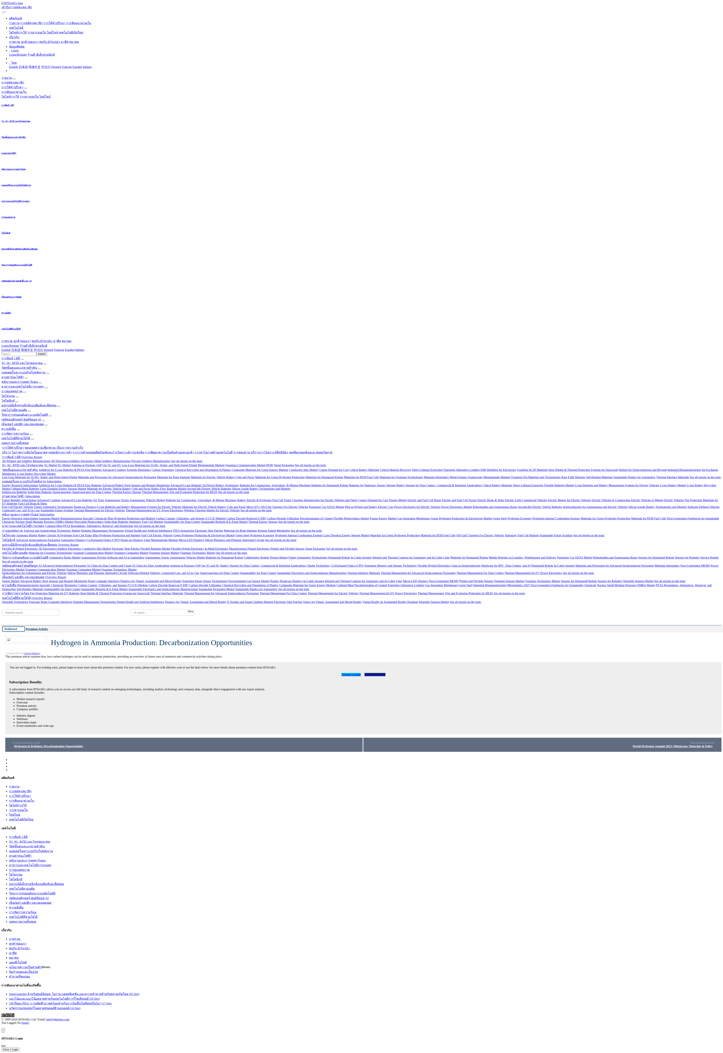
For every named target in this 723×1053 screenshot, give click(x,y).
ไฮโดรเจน (8, 396)
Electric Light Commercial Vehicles (526, 500)
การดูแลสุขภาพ (12, 391)
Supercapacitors (62, 492)
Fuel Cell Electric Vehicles (17, 507)
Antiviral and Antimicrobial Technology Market (52, 530)
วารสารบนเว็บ (36, 32)
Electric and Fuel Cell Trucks (459, 500)
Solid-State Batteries (40, 492)
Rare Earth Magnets (573, 477)
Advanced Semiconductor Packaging (38, 540)
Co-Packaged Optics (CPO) (103, 540)
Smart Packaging (284, 465)
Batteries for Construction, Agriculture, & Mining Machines (275, 485)
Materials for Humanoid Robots (324, 477)
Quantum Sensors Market (164, 552)
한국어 (45, 66)
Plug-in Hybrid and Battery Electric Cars (369, 507)
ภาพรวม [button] (7, 341)
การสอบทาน (241, 452)
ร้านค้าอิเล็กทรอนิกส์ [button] (33, 345)
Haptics (274, 581)
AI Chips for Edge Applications (150, 565)
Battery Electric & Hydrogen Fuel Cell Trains (264, 500)
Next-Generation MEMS (695, 565)
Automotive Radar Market (64, 557)
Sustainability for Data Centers (182, 521)
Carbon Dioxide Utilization (283, 518)
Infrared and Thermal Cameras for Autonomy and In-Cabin (407, 557)
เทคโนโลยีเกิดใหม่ (71, 32)
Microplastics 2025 (518, 585)
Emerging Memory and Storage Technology (391, 565)
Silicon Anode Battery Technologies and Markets (261, 488)
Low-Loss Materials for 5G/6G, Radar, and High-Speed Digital (159, 465)
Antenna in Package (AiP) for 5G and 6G (96, 465)
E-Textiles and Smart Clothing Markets (250, 602)
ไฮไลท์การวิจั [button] (10, 96)
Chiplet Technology (318, 565)
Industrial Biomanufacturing (684, 469)
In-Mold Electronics (216, 548)
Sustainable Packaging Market (217, 589)
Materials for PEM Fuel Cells (361, 477)
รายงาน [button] (7, 77)
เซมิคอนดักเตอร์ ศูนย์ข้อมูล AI (21, 419)
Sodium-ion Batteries (14, 492)
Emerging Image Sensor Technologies (205, 581)
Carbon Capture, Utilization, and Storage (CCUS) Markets (191, 518)
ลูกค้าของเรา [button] (22, 341)
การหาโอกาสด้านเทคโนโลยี (214, 452)
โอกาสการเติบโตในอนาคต (29, 452)
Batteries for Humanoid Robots (329, 485)
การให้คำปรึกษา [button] (12, 87)
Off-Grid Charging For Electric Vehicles (284, 507)
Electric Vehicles (674, 500)
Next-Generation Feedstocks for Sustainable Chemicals (563, 585)
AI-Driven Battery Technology (220, 485)
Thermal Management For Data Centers (480, 573)
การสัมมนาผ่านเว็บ (78, 23)
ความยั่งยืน (9, 428)
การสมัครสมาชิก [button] (13, 82)
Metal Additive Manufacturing (112, 461)
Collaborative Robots (256, 557)
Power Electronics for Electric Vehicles (417, 507)
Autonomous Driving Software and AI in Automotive (112, 557)
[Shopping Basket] (9, 70)
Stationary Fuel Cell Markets (146, 521)
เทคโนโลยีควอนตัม (14, 410)
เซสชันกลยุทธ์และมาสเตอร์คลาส (310, 452)
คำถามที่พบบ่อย (19, 976)
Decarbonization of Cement (316, 518)
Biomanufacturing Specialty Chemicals (83, 518)
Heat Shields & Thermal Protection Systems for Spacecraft (583, 469)
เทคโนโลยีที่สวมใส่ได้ (16, 438)
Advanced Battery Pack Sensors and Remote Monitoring (136, 485)
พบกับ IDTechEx (49, 41)
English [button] (6, 349)
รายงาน (14, 23)
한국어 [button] (38, 349)
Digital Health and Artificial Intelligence (148, 530)
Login (15, 1049)
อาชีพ (65, 41)
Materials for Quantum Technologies (401, 477)
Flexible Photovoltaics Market (351, 518)
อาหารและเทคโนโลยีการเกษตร (23, 386)
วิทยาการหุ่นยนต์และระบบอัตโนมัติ (25, 414)
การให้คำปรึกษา (54, 23)
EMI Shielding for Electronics (498, 469)
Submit (42, 354)
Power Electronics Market (456, 507)
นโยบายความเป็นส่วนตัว (25, 967)
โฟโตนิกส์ (8, 400)
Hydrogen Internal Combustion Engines (556, 518)
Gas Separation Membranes (413, 518)
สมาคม (74, 41)
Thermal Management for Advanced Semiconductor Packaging (418, 573)
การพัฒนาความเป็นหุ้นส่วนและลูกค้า (169, 452)
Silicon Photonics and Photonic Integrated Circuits (234, 540)
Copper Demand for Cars (334, 469)
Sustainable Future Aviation (56, 510)
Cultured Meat (53, 526)
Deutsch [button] (48, 349)
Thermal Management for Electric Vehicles (99, 510)
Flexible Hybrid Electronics (187, 548)
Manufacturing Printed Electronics (249, 548)
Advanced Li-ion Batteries (186, 485)
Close (6, 1049)
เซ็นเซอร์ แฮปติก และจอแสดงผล (23, 424)
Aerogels (131, 469)
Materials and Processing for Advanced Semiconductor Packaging (117, 477)
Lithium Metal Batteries (25, 488)
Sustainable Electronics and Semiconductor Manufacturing (311, 573)
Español (77, 66)
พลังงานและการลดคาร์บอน (20, 381)
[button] (16, 18)
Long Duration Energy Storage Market (63, 488)
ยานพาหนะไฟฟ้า (13, 377)
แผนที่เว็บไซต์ (18, 962)
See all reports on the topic (187, 461)
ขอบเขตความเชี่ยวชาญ (40, 447)
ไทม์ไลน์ (52, 32)
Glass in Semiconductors (465, 565)
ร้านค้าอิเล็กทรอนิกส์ (41, 54)
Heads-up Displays (85, 507)
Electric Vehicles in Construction (611, 500)
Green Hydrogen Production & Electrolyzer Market (461, 518)
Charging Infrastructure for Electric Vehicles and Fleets (324, 500)
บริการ (6, 452)
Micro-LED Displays (191, 540)
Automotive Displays (73, 540)
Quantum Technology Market (197, 552)
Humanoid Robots (339, 557)
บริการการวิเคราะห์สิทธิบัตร (269, 452)
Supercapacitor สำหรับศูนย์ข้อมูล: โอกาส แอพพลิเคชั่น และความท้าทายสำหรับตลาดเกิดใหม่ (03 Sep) (74, 994)
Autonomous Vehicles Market (147, 500)
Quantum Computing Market (131, 552)
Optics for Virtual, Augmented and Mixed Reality (332, 602)
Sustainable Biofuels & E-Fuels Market (224, 521)
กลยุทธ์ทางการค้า (60, 452)
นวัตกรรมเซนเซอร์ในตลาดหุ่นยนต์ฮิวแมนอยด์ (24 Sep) (44, 1008)
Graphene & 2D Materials (532, 469)
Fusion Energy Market (383, 518)
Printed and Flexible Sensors (287, 548)
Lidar (147, 540)
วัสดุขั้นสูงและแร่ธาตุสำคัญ (19, 367)
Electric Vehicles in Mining (647, 500)
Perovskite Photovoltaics (89, 521)
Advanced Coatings (114, 469)
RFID (269, 465)
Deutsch (56, 66)
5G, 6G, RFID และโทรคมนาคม (22, 363)
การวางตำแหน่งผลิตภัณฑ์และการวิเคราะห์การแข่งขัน (108, 452)
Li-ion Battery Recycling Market (36, 473)
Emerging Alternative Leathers (461, 469)
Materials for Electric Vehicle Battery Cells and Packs (222, 477)
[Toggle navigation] (3, 12)
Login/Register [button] (10, 345)
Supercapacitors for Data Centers (91, 492)
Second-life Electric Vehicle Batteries (209, 488)
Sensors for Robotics (687, 557)
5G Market (50, 465)
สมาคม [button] (67, 341)
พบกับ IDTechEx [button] (42, 341)
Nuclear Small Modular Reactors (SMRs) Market (44, 521)
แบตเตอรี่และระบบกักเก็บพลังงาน (23, 372)
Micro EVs (253, 507)
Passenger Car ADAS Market (326, 507)
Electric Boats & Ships (490, 500)
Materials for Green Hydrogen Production (280, 477)
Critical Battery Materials (364, 469)
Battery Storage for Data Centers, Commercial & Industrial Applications (439, 485)
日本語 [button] (15, 349)
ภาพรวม (14, 41)
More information (375, 674)
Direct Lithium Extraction (427, 469)
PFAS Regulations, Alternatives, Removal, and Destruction (98, 526)
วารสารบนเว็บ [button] (29, 96)
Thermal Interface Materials (672, 477)
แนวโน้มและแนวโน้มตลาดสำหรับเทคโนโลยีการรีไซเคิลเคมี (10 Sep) (54, 998)
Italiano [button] (79, 349)
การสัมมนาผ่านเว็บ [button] (14, 92)
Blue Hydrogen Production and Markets (131, 518)
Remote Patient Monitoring (274, 530)
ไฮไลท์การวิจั (18, 32)
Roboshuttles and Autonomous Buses (495, 507)
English (13, 66)
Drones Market (398, 500)
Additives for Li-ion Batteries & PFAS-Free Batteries (70, 469)
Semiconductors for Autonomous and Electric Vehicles (595, 507)
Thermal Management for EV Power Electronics (154, 510)
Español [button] (70, 349)
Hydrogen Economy (519, 518)
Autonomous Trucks (117, 500)
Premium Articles (37, 629)
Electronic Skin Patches (209, 530)
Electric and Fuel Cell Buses (424, 500)
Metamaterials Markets (211, 465)
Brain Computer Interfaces (104, 581)
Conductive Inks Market (303, 469)
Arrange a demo (351, 674)
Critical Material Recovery (395, 469)
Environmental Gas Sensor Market (248, 581)
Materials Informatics (436, 477)
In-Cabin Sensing (361, 557)
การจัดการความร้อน (15, 433)
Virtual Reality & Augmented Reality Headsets (390, 602)
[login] (25, 1022)
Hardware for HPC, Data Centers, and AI (506, 565)
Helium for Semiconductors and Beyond (643, 469)
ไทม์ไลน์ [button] (44, 96)
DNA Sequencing (183, 530)
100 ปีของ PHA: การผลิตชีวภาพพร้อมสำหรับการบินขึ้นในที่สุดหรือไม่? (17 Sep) (60, 1003)
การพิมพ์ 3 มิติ (11, 358)
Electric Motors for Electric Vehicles (569, 500)
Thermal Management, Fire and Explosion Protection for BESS (179, 492)
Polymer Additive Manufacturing (150, 461)
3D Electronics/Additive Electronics (72, 461)
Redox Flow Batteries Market (168, 488)
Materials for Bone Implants (173, 477)
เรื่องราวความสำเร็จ (69, 447)
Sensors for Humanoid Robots (656, 557)
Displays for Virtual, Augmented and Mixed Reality (151, 581)
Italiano (87, 66)
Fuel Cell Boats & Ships (32, 503)
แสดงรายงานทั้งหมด (15, 443)
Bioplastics (144, 469)
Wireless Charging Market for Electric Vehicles (212, 510)
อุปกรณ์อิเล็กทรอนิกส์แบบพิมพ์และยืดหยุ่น (29, 405)
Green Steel (500, 518)
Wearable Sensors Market (638, 581)
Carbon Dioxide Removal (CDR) (246, 518)
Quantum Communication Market (245, 465)
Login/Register (18, 54)
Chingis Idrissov (32, 653)
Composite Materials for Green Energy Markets (260, 469)
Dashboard (11, 628)
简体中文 (35, 66)
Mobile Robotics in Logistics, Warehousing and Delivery (522, 557)
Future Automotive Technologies (53, 507)
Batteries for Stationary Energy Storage (372, 485)
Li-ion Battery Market (673, 485)
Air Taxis (98, 500)
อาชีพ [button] (57, 341)
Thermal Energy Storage (126, 492)
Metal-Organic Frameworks (466, 477)
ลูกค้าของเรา (29, 41)
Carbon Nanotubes (163, 469)
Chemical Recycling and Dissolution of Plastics (203, 469)
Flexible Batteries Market (559, 485)
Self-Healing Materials (599, 477)
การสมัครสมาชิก (31, 23)
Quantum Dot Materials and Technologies (536, 477)
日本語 (23, 66)
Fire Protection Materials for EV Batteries (54, 593)
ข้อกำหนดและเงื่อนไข (23, 971)
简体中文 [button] (27, 349)
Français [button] (59, 349)
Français (67, 66)
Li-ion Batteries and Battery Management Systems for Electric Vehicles (617, 485)
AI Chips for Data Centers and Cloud (109, 565)
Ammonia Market (49, 518)
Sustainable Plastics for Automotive (634, 477)
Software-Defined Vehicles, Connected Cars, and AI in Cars (163, 573)
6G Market (64, 465)
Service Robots (709, 557)
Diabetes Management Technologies (102, 530)
